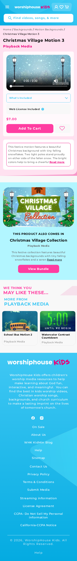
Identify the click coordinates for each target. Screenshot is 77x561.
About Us (38, 435)
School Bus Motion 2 (18, 334)
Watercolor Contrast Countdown (56, 336)
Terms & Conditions (38, 482)
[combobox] (38, 18)
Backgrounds (23, 29)
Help (38, 450)
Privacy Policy (38, 474)
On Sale (38, 427)
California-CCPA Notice (38, 525)
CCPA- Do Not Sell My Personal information (38, 515)
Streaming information (38, 498)
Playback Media (17, 46)
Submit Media (38, 490)
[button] (7, 6)
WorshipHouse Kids (42, 540)
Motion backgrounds (49, 29)
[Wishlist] (62, 7)
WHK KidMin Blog (38, 442)
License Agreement (38, 506)
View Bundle (38, 269)
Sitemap (38, 458)
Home (7, 29)
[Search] (8, 18)
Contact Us (38, 466)
